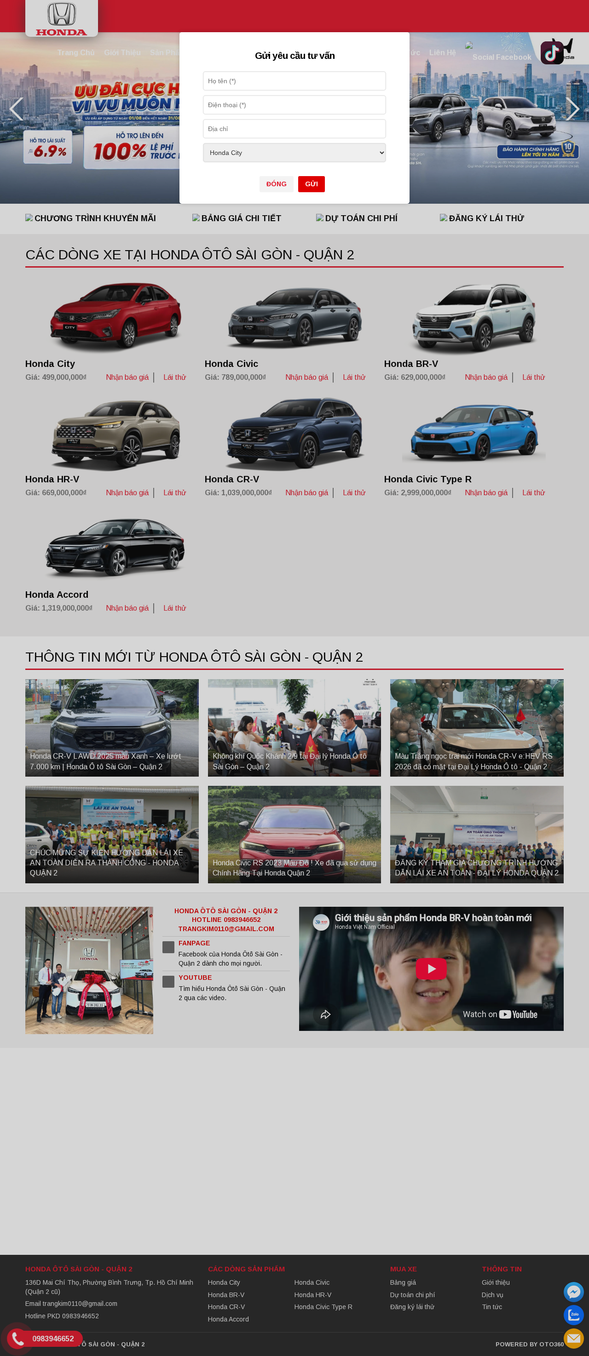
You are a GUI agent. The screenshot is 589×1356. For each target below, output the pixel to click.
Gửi (311, 184)
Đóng (276, 184)
